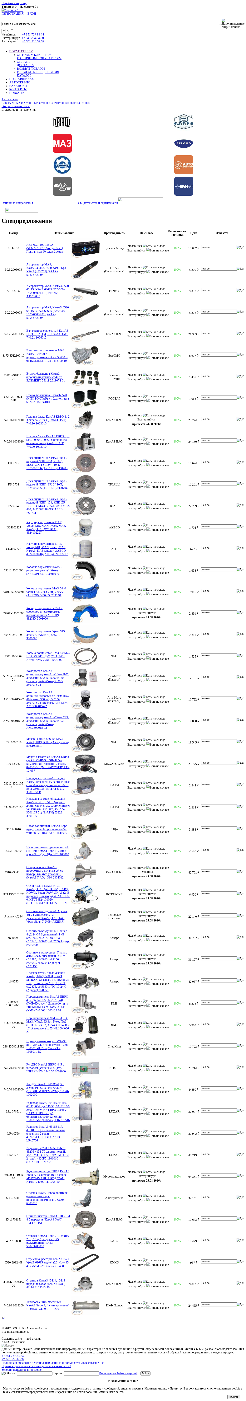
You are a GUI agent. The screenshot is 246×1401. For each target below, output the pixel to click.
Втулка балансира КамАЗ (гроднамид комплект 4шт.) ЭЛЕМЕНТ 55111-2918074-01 (45, 377)
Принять (234, 1396)
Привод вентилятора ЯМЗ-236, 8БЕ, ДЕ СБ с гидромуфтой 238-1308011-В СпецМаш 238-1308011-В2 (47, 1046)
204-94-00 (33, 38)
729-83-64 (33, 34)
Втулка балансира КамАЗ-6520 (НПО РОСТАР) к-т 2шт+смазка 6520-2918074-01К (47, 398)
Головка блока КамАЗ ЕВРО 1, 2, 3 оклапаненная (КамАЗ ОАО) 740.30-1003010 (48, 420)
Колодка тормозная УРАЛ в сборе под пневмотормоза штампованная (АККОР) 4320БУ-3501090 (44, 613)
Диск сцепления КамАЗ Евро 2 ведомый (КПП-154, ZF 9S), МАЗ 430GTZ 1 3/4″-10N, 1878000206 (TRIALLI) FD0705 (46, 463)
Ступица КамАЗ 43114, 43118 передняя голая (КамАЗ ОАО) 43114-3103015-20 (45, 1284)
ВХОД (31, 13)
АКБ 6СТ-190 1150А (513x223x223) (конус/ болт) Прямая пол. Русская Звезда (44, 248)
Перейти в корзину (14, 3)
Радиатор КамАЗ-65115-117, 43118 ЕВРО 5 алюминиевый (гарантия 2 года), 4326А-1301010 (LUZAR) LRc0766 (45, 1133)
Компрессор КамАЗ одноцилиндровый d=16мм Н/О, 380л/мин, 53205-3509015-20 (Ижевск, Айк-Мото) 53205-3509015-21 (47, 677)
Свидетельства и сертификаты (98, 202)
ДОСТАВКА (25, 65)
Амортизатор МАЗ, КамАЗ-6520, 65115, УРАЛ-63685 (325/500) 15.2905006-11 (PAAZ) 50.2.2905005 (48, 312)
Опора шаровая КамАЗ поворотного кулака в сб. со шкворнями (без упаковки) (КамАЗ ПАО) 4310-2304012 (45, 872)
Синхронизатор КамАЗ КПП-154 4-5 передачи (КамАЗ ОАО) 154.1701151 (48, 1219)
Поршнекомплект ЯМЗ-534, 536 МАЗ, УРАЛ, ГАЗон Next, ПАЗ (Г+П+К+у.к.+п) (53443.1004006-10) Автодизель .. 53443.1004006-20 (48, 1024)
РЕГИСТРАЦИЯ (13, 13)
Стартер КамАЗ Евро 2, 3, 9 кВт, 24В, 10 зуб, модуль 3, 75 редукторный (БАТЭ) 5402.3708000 (47, 1241)
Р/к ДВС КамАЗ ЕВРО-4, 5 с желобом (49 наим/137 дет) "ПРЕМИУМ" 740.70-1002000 (46, 1068)
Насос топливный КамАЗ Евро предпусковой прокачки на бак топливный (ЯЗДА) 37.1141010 (46, 829)
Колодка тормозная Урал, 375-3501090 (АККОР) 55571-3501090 (46, 635)
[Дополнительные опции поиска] (233, 24)
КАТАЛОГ (24, 75)
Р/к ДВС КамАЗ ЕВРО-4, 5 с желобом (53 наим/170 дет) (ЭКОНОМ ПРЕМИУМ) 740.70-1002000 (47, 1089)
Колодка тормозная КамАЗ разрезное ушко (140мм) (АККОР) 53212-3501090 (44, 570)
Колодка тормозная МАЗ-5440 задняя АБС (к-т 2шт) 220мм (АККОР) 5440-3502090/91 (46, 592)
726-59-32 (33, 41)
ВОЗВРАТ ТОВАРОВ (31, 68)
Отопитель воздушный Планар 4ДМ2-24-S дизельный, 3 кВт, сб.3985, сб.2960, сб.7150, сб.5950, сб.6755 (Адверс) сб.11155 (46, 959)
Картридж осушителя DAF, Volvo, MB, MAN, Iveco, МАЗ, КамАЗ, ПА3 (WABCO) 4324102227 (46, 527)
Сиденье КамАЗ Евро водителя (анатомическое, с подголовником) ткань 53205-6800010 (46, 1198)
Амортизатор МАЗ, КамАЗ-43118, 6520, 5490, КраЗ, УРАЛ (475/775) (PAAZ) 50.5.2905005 (47, 269)
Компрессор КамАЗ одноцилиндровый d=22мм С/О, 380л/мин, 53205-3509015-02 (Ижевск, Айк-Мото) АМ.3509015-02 (47, 720)
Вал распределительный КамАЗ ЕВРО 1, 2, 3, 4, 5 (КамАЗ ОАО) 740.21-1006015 (47, 334)
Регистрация (107, 1373)
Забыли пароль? (126, 1373)
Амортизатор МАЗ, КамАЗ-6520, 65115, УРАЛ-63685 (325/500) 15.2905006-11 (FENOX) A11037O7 (48, 291)
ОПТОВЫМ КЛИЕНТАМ (34, 54)
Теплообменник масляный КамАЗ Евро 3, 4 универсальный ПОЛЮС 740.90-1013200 (48, 1305)
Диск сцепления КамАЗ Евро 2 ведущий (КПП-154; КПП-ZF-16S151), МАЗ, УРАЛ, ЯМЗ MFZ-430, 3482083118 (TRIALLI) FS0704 (48, 505)
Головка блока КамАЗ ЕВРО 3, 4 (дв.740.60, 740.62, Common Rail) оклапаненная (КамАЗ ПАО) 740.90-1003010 (47, 441)
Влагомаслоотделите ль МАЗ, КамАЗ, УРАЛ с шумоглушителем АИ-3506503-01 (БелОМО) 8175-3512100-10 (46, 355)
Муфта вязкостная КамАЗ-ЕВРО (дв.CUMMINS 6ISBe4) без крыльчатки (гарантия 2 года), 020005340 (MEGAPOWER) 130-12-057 (47, 763)
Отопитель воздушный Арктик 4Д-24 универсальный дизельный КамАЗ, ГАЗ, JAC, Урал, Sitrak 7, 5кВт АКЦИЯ (46, 916)
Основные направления (17, 202)
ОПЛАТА (23, 61)
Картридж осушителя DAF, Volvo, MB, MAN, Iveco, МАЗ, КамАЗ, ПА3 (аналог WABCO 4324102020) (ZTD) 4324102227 (47, 549)
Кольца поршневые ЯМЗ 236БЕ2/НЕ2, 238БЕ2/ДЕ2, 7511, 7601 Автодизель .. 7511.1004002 (48, 656)
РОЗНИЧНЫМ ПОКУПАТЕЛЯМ (39, 58)
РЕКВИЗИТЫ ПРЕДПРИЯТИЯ (38, 72)
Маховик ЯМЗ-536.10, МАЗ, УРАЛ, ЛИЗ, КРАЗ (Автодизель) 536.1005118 (47, 742)
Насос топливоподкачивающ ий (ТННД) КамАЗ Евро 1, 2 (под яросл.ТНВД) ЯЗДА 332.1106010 (47, 851)
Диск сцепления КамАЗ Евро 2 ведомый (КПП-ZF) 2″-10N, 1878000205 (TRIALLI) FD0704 (46, 484)
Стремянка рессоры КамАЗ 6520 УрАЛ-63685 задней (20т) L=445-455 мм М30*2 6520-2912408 (48, 1262)
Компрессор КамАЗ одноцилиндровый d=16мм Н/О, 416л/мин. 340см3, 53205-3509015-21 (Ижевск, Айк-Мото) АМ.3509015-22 (47, 699)
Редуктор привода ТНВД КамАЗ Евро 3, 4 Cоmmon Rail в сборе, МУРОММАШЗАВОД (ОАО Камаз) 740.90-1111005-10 (47, 1176)
